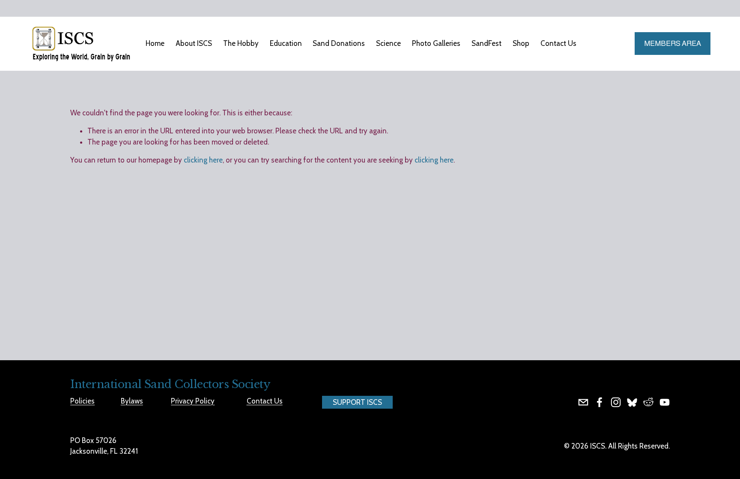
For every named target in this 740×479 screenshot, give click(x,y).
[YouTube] (664, 402)
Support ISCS (357, 402)
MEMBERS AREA (672, 43)
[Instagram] (616, 402)
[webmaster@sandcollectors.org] (583, 402)
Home (155, 43)
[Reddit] (648, 402)
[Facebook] (599, 402)
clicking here (203, 160)
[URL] (632, 402)
